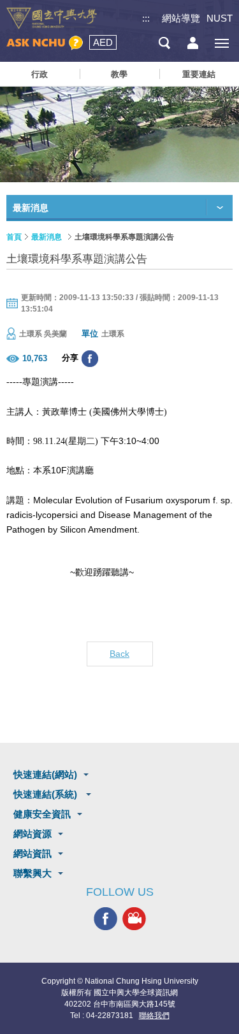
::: (146, 18)
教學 (119, 74)
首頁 (14, 237)
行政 (39, 74)
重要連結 (198, 74)
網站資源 (32, 833)
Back (119, 654)
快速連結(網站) (45, 774)
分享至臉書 (90, 358)
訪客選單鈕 (193, 43)
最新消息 (46, 237)
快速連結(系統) (46, 794)
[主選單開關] (221, 43)
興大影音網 (134, 919)
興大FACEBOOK (105, 919)
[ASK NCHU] (44, 43)
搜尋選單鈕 (164, 43)
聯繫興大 (32, 873)
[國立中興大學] (51, 18)
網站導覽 (181, 18)
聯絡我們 (154, 1015)
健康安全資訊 (42, 813)
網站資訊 (32, 853)
